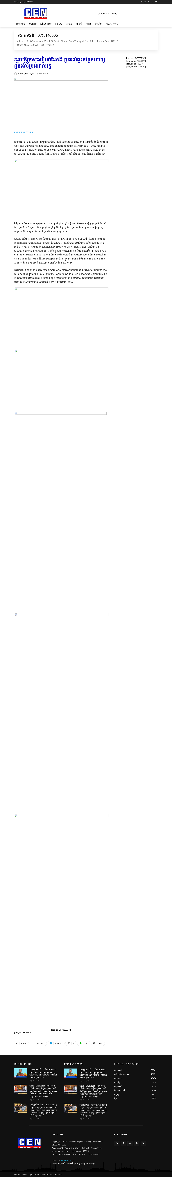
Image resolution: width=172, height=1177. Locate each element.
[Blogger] (116, 1143)
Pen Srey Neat (30, 74)
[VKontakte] (143, 1143)
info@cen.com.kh (67, 1160)
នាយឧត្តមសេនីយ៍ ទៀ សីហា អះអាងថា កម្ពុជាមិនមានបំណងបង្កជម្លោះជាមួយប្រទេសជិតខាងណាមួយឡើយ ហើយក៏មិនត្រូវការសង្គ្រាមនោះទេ (43, 1073)
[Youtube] (156, 1)
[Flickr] (130, 1143)
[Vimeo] (152, 1)
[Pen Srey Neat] (16, 73)
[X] (148, 1)
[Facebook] (141, 1)
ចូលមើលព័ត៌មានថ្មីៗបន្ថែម (24, 132)
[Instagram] (145, 1)
